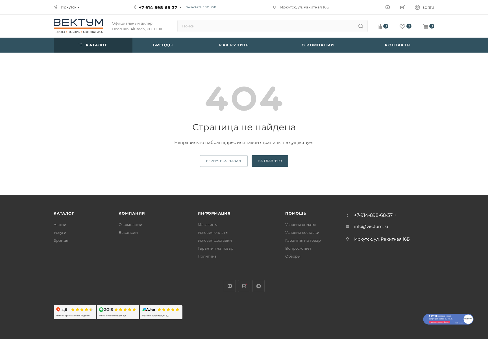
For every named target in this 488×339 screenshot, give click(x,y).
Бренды (61, 240)
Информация (214, 213)
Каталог (64, 213)
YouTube (388, 7)
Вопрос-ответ (298, 248)
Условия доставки (215, 240)
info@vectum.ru (371, 226)
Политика (207, 256)
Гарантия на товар (215, 248)
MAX (258, 286)
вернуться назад (223, 161)
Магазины (207, 224)
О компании (130, 224)
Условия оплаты (213, 232)
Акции (60, 224)
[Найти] (361, 26)
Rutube (402, 7)
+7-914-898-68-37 (158, 7)
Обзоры (292, 256)
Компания (132, 213)
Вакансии (128, 232)
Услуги (60, 232)
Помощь (295, 213)
